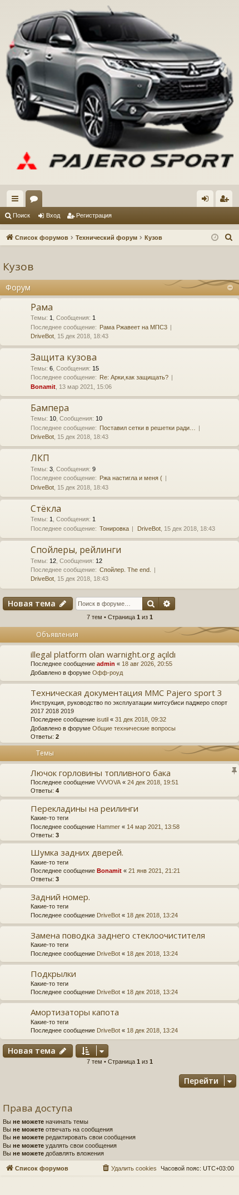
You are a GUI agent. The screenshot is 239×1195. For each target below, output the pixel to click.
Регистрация (94, 215)
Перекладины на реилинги (84, 808)
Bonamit (43, 386)
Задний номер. (60, 896)
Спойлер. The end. (125, 569)
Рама (42, 307)
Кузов (18, 266)
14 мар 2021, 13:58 (153, 826)
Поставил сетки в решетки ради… (147, 427)
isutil (102, 719)
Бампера (50, 408)
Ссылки (17, 201)
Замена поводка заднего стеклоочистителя (118, 935)
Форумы (36, 201)
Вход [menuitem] (207, 201)
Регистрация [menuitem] (226, 201)
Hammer (108, 826)
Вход (53, 215)
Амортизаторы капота (75, 1012)
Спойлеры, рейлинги (76, 550)
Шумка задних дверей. (77, 852)
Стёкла (46, 508)
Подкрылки (53, 973)
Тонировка (114, 528)
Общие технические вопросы (134, 728)
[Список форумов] (119, 92)
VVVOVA (109, 782)
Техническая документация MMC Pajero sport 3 (126, 692)
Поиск (21, 215)
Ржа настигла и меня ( (130, 478)
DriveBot (42, 336)
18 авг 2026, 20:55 (147, 663)
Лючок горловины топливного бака (101, 772)
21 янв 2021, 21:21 (154, 870)
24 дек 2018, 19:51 (152, 782)
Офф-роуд (107, 672)
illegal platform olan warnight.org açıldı (103, 654)
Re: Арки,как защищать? (133, 377)
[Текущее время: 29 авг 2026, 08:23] (214, 237)
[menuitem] (229, 237)
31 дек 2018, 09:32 (140, 719)
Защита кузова (64, 357)
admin (106, 663)
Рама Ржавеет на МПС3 (133, 327)
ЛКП (40, 458)
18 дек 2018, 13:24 (152, 915)
